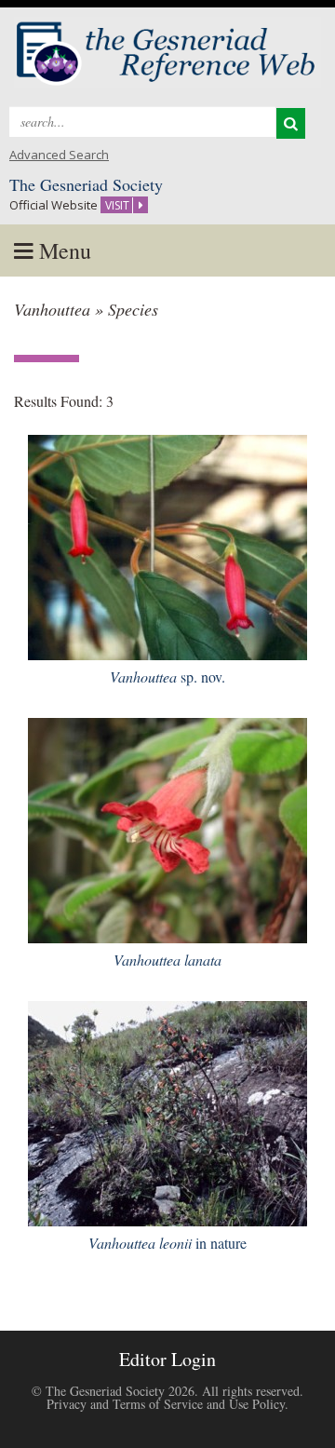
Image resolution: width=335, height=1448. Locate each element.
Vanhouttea (167, 676)
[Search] (290, 123)
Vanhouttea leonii (167, 1242)
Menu (62, 250)
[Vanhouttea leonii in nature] (167, 1110)
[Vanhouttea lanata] (167, 827)
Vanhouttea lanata (167, 959)
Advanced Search (59, 154)
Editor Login (167, 1359)
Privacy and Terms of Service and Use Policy (166, 1404)
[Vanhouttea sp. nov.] (167, 544)
